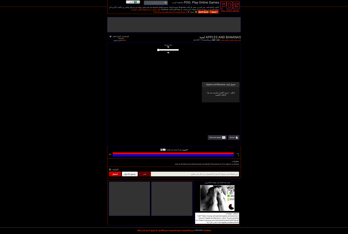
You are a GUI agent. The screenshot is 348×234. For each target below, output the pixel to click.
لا (161, 150)
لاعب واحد (237, 40)
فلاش (231, 40)
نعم (164, 150)
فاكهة (227, 40)
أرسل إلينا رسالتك (143, 230)
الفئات (134, 9)
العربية (131, 2)
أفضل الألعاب (141, 9)
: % (168, 45)
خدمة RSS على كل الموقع (159, 230)
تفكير (222, 40)
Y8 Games (207, 230)
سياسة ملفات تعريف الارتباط (164, 12)
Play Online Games (230, 11)
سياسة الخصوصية (181, 12)
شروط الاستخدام (188, 230)
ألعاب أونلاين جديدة (153, 9)
